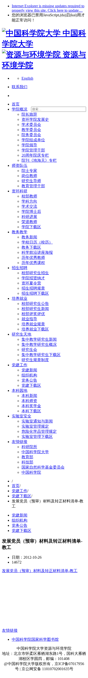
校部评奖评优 (33, 314)
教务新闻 (29, 237)
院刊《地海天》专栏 (39, 160)
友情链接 (19, 442)
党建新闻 (29, 370)
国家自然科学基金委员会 (43, 467)
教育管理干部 (33, 186)
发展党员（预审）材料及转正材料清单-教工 (39, 571)
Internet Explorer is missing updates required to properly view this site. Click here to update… (48, 8)
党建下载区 (31, 385)
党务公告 (29, 380)
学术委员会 (31, 124)
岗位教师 (29, 176)
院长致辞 (29, 114)
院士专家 (29, 171)
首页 (16, 104)
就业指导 (29, 319)
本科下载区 (31, 411)
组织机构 (29, 375)
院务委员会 (31, 135)
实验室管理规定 (35, 426)
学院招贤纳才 (33, 278)
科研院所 (29, 447)
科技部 (27, 462)
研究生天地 (21, 334)
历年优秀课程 (33, 263)
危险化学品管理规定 (39, 431)
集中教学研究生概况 (39, 344)
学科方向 (29, 201)
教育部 (27, 457)
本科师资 (29, 401)
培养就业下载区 (35, 329)
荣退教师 (29, 222)
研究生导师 (31, 181)
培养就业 (19, 298)
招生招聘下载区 (35, 293)
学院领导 (29, 145)
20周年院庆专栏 (35, 155)
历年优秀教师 (33, 257)
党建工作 (19, 365)
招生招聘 (19, 268)
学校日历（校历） (37, 242)
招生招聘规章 (33, 288)
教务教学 (19, 232)
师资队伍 (19, 165)
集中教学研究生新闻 (39, 339)
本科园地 (19, 390)
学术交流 (29, 206)
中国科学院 (31, 472)
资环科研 (19, 191)
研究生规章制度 (35, 360)
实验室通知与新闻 (37, 421)
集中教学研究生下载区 (41, 355)
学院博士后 (31, 211)
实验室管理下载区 (37, 436)
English (27, 78)
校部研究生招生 (35, 273)
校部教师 (29, 196)
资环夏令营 (31, 283)
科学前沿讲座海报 (37, 252)
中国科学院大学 (35, 452)
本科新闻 (29, 396)
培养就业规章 (33, 324)
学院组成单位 (33, 140)
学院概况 (19, 109)
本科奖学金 (31, 406)
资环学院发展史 (35, 119)
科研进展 (29, 217)
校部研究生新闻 (35, 309)
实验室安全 (21, 416)
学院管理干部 (33, 150)
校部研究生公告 (35, 303)
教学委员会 (31, 130)
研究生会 (29, 350)
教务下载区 (31, 247)
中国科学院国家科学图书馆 (35, 639)
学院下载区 (31, 227)
